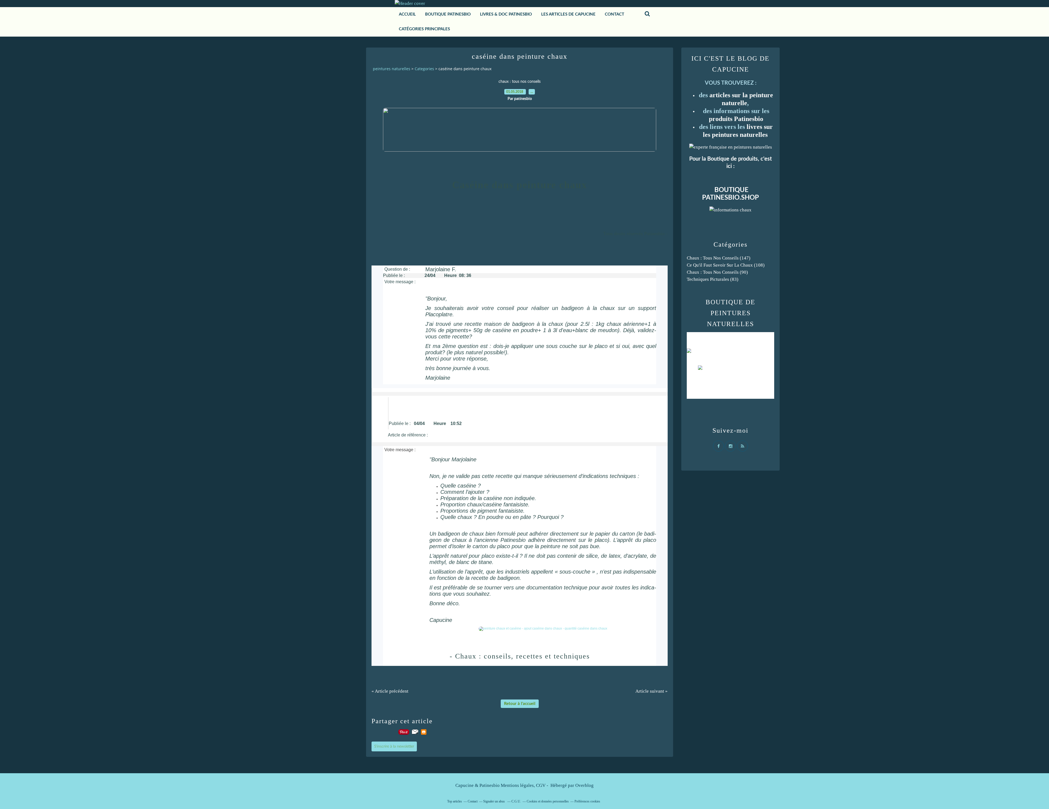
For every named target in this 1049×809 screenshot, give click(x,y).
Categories (424, 68)
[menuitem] (407, 14)
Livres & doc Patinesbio (506, 14)
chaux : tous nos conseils (520, 82)
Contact (473, 801)
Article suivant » (651, 691)
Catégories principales (424, 29)
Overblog (584, 785)
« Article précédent (390, 691)
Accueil (407, 14)
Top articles (454, 801)
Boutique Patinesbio (448, 14)
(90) (717, 272)
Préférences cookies (587, 801)
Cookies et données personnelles (548, 801)
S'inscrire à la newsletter (394, 746)
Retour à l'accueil (519, 704)
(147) (718, 258)
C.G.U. (516, 801)
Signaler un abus (494, 801)
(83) (712, 279)
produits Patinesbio (736, 118)
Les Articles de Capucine (568, 14)
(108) (726, 265)
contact (614, 14)
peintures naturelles (391, 68)
